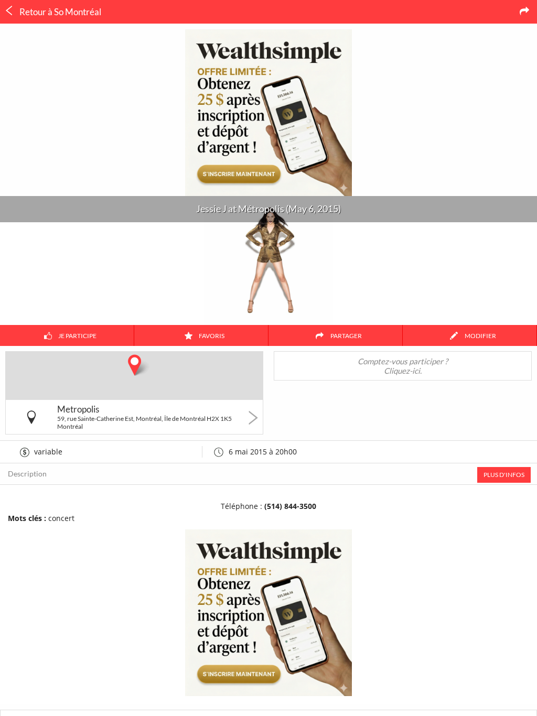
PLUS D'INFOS (504, 475)
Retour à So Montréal (59, 11)
